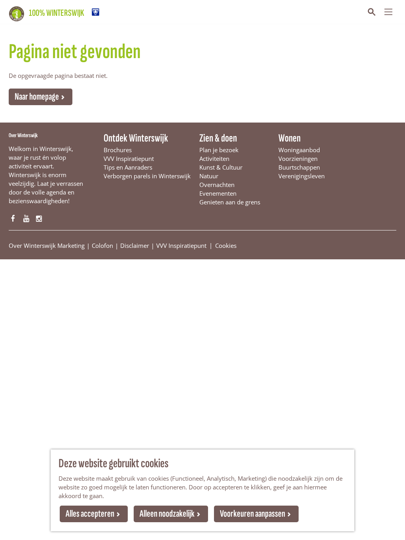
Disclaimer (134, 245)
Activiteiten (214, 158)
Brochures (118, 150)
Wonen (289, 138)
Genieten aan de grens (229, 202)
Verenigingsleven (301, 176)
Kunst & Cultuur (220, 167)
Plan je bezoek (218, 150)
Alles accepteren (90, 514)
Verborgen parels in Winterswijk (147, 176)
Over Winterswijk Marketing (47, 245)
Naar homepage (37, 97)
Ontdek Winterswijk (136, 138)
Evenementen (218, 193)
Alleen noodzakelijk (167, 514)
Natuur (208, 176)
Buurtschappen (299, 167)
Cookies (226, 245)
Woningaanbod (299, 150)
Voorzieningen (298, 158)
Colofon (102, 245)
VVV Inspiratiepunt (129, 158)
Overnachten (217, 185)
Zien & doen (218, 138)
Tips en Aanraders (128, 167)
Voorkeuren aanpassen (252, 514)
